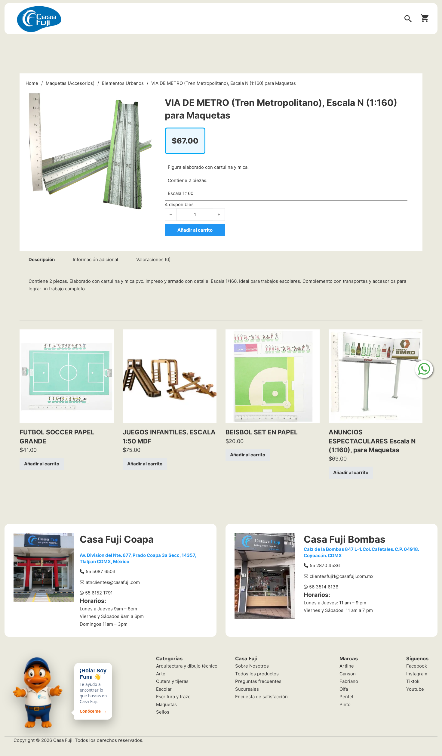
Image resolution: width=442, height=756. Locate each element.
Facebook (416, 666)
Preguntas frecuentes (258, 681)
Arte (160, 674)
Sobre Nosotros (252, 666)
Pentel (346, 696)
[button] (147, 95)
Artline (346, 666)
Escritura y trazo (173, 696)
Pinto (345, 704)
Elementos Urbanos (123, 83)
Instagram (416, 674)
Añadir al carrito (41, 464)
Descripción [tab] (42, 259)
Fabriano (348, 681)
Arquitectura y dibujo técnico (186, 666)
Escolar (164, 689)
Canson (347, 674)
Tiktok (412, 681)
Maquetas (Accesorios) (70, 83)
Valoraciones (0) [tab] (153, 259)
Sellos (162, 712)
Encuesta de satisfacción (261, 696)
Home (32, 83)
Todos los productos (257, 674)
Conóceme (93, 711)
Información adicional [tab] (95, 259)
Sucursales (247, 689)
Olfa (343, 689)
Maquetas (166, 704)
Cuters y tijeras (172, 681)
